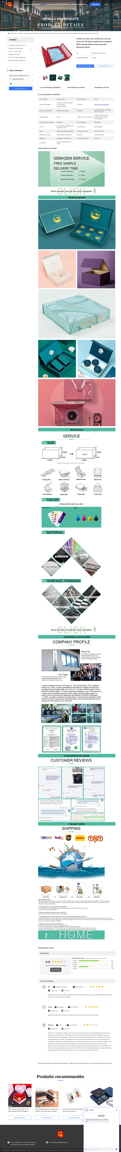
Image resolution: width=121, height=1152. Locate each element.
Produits (43, 4)
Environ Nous (35, 4)
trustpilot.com (54, 990)
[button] (10, 1099)
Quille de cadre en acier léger (79, 1063)
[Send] (116, 1149)
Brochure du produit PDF (101, 104)
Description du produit (76, 87)
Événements (51, 4)
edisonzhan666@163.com (20, 75)
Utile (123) (67, 990)
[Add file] (86, 1149)
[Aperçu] (10, 4)
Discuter (95, 4)
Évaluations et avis (102, 87)
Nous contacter (82, 4)
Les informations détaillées (50, 87)
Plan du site (5, 1150)
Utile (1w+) (67, 1029)
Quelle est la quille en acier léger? (56, 1063)
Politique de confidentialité (17, 1150)
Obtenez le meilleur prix (85, 66)
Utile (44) (66, 1010)
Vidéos (73, 4)
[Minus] (117, 1110)
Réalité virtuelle (63, 4)
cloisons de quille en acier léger (101, 1063)
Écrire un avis (56, 969)
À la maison (26, 4)
